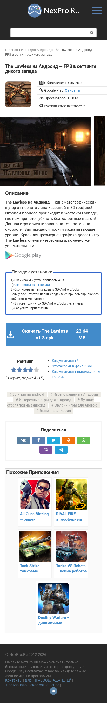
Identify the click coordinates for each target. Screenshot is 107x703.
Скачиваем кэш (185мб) (32, 285)
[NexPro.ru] (53, 20)
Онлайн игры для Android (76, 405)
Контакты (13, 680)
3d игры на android (28, 394)
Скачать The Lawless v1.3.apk (55, 334)
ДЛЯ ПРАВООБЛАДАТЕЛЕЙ (48, 680)
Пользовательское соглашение (32, 685)
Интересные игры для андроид (45, 400)
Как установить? (65, 361)
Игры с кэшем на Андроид (76, 394)
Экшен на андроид (55, 411)
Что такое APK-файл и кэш (73, 366)
